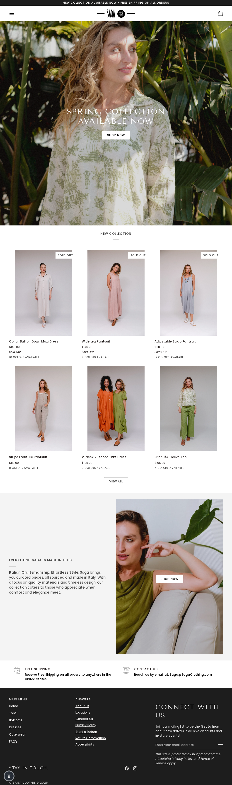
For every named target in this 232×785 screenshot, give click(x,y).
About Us (82, 706)
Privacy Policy (182, 759)
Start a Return (86, 732)
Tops (13, 713)
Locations (82, 712)
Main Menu (18, 699)
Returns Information (90, 738)
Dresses (15, 727)
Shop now (116, 135)
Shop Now (169, 579)
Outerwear (17, 734)
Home (13, 706)
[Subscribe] (219, 744)
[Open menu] (16, 13)
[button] (9, 775)
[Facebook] (127, 768)
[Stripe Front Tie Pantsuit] (43, 408)
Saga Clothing (26, 783)
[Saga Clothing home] (116, 13)
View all (116, 481)
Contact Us (84, 719)
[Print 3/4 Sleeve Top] (189, 408)
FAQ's (13, 741)
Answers (83, 699)
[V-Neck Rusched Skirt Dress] (116, 408)
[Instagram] (135, 768)
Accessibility (84, 744)
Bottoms (15, 720)
